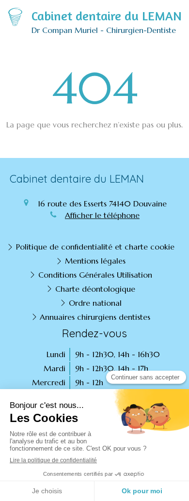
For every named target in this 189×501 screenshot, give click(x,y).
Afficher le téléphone (102, 215)
